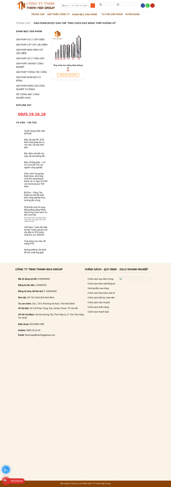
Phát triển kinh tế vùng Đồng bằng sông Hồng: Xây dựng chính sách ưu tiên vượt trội (35, 211)
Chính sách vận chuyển (99, 302)
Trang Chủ (38, 14)
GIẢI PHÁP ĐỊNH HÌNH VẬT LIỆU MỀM (29, 51)
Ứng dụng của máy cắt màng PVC (35, 242)
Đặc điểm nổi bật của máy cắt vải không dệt (34, 154)
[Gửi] (93, 5)
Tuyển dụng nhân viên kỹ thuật (34, 132)
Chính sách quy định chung (101, 279)
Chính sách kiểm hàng (98, 307)
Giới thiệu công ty (58, 14)
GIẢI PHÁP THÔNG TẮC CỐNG (31, 72)
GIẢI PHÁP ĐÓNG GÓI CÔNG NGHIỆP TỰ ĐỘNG (30, 87)
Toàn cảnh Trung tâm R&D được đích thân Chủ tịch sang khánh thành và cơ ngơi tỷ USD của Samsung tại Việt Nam (36, 180)
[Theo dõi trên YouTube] (152, 5)
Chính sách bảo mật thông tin (101, 284)
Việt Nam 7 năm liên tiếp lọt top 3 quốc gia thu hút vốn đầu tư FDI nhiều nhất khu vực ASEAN (35, 231)
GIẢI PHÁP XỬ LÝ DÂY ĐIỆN (30, 39)
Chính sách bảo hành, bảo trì (101, 293)
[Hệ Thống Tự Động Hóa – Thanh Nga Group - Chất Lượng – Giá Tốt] (36, 5)
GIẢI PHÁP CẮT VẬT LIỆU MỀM (31, 45)
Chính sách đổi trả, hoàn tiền (101, 298)
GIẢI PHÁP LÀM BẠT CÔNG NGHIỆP (29, 65)
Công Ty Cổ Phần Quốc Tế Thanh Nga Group (91, 483)
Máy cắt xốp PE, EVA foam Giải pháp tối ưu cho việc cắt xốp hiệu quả (34, 144)
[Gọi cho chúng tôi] (147, 5)
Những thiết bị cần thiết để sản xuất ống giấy (35, 251)
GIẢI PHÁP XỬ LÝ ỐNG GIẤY (30, 58)
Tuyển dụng (132, 14)
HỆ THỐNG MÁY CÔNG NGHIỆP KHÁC (28, 96)
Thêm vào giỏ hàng (68, 75)
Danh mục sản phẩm (84, 14)
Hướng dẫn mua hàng (98, 288)
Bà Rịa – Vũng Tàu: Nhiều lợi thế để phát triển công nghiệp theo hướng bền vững (34, 196)
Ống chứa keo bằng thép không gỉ (68, 66)
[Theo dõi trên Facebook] (143, 5)
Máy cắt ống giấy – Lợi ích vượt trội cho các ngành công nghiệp (35, 164)
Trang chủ (23, 23)
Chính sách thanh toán (98, 312)
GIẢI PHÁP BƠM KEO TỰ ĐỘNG (28, 79)
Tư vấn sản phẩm (112, 14)
